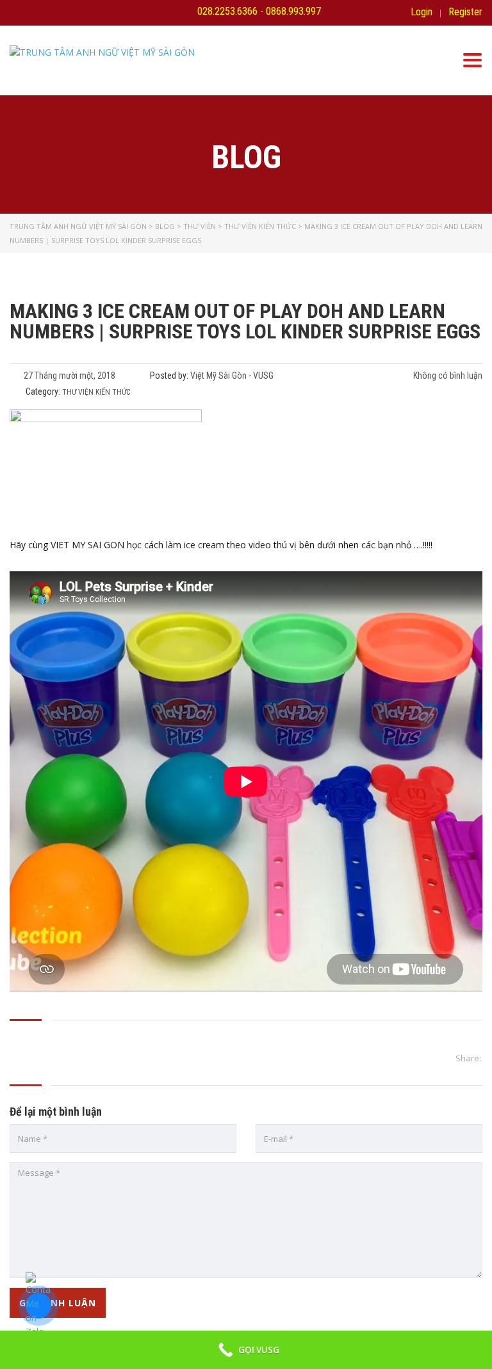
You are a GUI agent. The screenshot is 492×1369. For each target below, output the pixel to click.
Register (465, 12)
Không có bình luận (446, 375)
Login (421, 12)
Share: (468, 1058)
